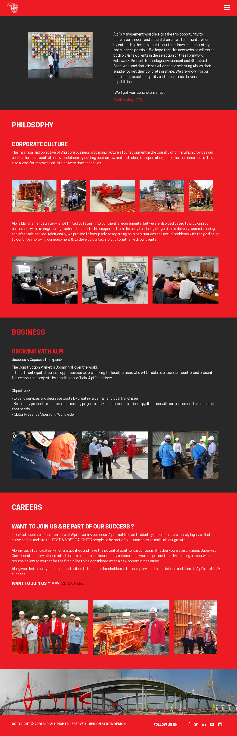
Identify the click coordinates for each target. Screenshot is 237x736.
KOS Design (116, 724)
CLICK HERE (72, 584)
